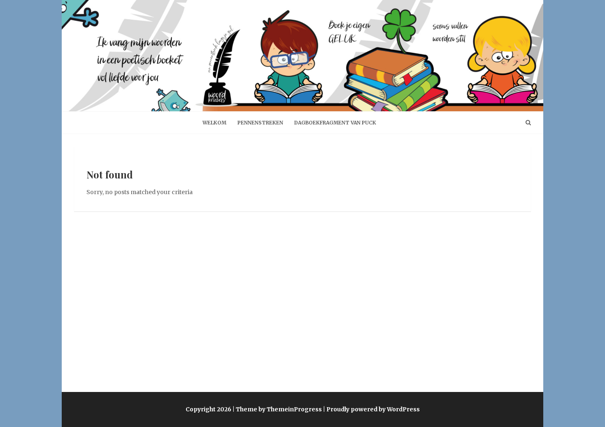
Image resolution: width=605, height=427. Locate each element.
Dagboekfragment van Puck (335, 123)
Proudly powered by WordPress (373, 409)
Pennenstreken (260, 123)
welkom (214, 123)
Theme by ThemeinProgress (279, 409)
